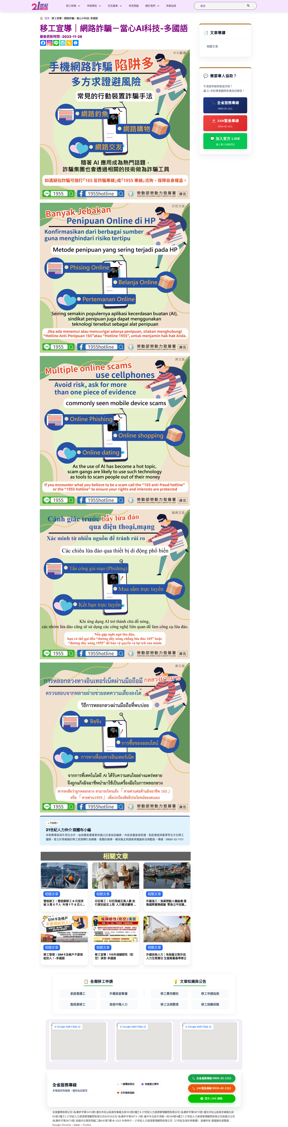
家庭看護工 (77, 993)
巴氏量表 (113, 5)
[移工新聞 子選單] (79, 6)
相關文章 (212, 46)
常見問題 (134, 5)
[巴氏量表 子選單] (121, 6)
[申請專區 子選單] (100, 6)
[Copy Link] (69, 43)
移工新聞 (71, 5)
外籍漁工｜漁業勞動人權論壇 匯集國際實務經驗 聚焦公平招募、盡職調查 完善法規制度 (166, 903)
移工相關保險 (210, 1004)
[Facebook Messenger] (75, 43)
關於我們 (150, 5)
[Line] (56, 43)
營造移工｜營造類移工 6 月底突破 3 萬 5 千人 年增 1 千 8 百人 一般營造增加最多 (64, 903)
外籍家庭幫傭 (119, 993)
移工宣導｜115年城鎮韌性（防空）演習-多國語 (114, 956)
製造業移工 (77, 1004)
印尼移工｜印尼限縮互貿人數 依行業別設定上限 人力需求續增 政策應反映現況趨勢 (115, 903)
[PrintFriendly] (63, 43)
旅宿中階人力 (119, 1004)
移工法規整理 (169, 1004)
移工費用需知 (169, 993)
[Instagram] (49, 43)
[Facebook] (43, 43)
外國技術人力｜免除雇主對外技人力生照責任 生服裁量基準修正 (166, 956)
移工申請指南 (210, 993)
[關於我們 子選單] (158, 6)
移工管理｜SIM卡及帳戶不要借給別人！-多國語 (63, 956)
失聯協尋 (171, 5)
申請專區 (92, 5)
